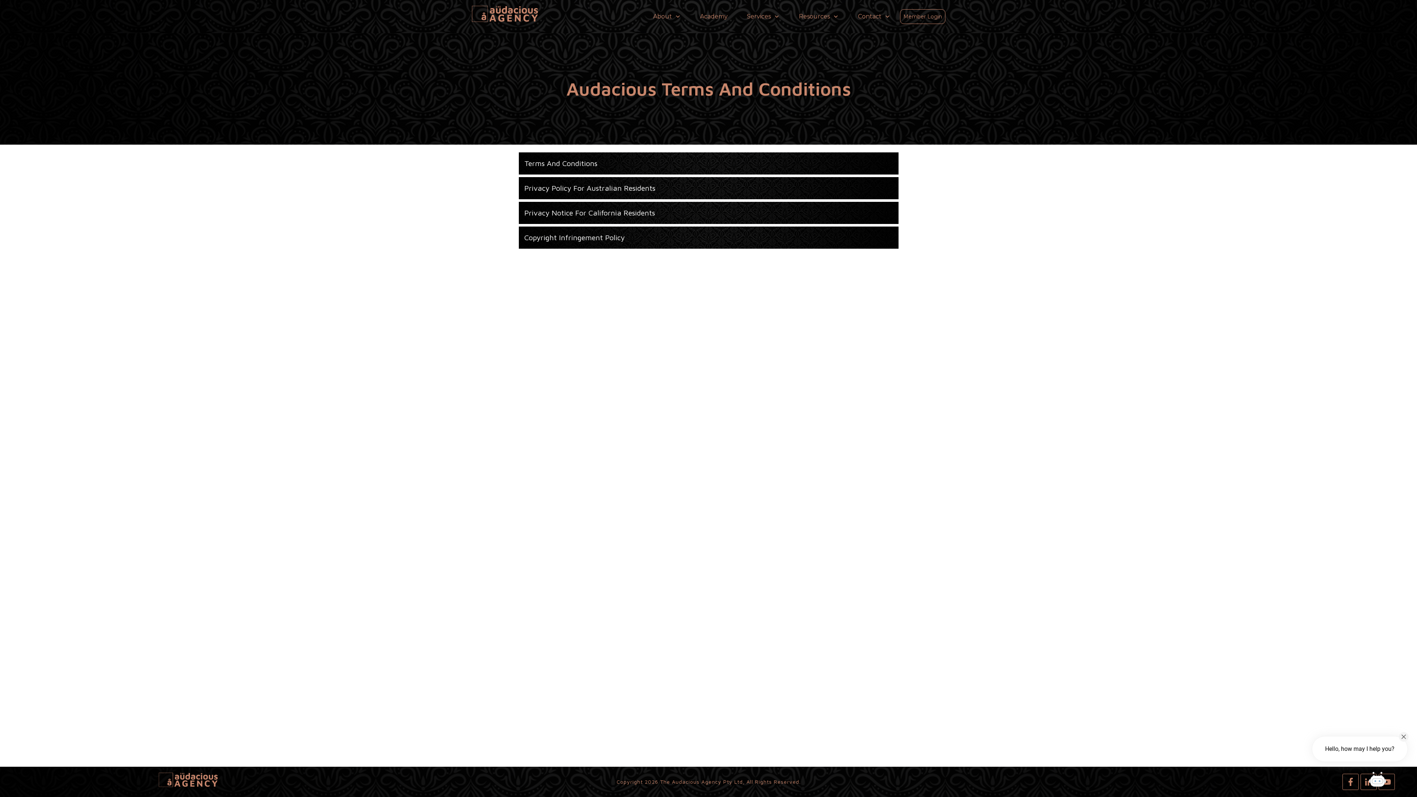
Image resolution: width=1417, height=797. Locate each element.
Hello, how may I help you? (1359, 748)
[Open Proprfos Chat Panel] (1377, 780)
